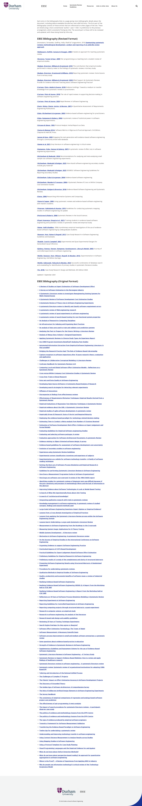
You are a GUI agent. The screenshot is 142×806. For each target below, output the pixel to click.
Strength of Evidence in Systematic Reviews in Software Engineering (64, 645)
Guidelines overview (77, 12)
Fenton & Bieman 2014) (46, 130)
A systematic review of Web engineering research (57, 310)
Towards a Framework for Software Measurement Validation (62, 723)
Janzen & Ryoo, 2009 (45, 137)
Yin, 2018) (41, 270)
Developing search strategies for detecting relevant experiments (63, 387)
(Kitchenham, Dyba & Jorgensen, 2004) (51, 177)
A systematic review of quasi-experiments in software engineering (64, 313)
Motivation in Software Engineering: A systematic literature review (64, 536)
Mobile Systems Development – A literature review (58, 533)
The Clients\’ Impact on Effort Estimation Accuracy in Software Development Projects (71, 680)
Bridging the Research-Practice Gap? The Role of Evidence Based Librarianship (68, 351)
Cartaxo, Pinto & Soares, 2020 (49, 101)
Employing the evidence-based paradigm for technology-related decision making (69, 418)
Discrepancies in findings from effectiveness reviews (58, 394)
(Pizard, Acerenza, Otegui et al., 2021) (51, 220)
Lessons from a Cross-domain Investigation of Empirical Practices (63, 513)
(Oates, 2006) (42, 196)
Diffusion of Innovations (48, 391)
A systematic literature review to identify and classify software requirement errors (70, 306)
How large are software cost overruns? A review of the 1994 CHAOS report (67, 478)
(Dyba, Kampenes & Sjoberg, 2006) (49, 118)
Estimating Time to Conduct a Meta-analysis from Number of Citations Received (69, 421)
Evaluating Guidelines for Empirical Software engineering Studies (63, 431)
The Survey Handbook (47, 694)
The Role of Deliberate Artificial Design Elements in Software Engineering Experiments (71, 691)
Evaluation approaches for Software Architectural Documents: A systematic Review (70, 438)
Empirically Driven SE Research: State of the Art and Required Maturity (65, 414)
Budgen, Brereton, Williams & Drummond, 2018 (55, 66)
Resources (91, 12)
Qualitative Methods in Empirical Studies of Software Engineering (63, 572)
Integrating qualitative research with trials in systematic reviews (63, 500)
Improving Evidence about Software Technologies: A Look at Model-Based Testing (70, 489)
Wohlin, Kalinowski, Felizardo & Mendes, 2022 (54, 263)
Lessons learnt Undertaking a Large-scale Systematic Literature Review (66, 522)
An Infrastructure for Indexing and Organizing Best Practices (61, 324)
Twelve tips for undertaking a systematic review (57, 730)
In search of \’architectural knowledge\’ (53, 496)
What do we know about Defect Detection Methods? (59, 752)
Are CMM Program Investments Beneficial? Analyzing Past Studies (63, 342)
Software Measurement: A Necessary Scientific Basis (58, 632)
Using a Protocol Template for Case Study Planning (58, 745)
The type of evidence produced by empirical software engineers (62, 720)
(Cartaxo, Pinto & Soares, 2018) (48, 94)
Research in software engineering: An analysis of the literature (62, 615)
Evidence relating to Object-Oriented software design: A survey (62, 441)
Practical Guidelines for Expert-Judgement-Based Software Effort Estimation (67, 553)
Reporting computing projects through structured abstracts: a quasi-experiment (69, 607)
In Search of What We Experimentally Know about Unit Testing (62, 493)
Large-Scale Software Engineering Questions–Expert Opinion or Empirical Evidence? (70, 509)
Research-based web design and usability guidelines (58, 618)
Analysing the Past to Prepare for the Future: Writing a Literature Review (66, 331)
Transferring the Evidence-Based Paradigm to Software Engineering (64, 727)
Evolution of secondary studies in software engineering (59, 448)
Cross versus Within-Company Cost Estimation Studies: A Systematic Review (67, 373)
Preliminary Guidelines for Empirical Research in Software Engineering (65, 556)
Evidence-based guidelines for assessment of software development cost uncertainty (71, 445)
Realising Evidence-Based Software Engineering (57, 582)
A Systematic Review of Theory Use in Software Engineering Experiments (66, 303)
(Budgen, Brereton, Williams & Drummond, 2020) (55, 80)
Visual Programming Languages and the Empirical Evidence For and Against (67, 748)
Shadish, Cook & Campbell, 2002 (49, 242)
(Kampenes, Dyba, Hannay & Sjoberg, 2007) (53, 149)
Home (65, 6)
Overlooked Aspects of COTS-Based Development (57, 549)
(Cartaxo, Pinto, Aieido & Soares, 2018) (51, 87)
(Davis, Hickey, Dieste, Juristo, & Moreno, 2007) (54, 106)
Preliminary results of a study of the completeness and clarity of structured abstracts (71, 560)
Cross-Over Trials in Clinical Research (53, 377)
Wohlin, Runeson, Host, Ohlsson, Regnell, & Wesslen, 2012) (59, 256)
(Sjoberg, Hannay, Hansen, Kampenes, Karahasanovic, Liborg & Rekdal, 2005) (65, 249)
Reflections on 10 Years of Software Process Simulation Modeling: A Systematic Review (71, 597)
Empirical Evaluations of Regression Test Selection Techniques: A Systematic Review (70, 404)
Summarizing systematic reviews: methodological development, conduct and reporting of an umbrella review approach (70, 45)
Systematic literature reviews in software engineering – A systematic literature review (71, 664)
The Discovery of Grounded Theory (52, 684)
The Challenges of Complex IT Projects (53, 676)
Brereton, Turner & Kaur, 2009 (49, 59)
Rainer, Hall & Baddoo (46, 227)
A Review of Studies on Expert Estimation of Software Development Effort (67, 286)
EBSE (44, 6)
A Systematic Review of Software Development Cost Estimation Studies (66, 299)
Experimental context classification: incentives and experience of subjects (66, 456)
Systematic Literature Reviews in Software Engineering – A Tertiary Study (66, 654)
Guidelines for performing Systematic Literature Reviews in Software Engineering (69, 471)
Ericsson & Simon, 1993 (46, 125)
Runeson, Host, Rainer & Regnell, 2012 (52, 235)
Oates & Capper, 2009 (45, 201)
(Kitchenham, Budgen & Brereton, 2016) (51, 189)
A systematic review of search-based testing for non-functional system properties (69, 317)
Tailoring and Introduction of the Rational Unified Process (60, 673)
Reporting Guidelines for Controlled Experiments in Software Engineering (66, 604)
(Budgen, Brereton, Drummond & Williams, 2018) (55, 73)
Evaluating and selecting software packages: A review (59, 434)
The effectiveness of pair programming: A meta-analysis (60, 703)
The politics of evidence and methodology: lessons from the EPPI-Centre (66, 713)
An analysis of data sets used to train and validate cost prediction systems (67, 328)
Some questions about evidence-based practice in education (61, 642)
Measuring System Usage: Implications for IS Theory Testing (61, 529)
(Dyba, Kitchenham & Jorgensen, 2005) (51, 113)
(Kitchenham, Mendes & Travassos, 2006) (52, 182)
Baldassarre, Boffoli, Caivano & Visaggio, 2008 (54, 52)
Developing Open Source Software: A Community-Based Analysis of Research (67, 384)
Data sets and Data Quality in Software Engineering (58, 380)
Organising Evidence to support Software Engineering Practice (62, 545)
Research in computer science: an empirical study (57, 611)
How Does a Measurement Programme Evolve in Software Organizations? (66, 474)
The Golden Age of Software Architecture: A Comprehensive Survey (64, 687)
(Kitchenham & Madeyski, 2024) (48, 156)
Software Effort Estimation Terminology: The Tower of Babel (62, 629)
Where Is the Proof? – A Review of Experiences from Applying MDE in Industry (68, 761)
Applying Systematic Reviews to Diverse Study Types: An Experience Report (67, 338)
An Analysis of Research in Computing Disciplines (57, 321)
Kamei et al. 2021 (44, 144)
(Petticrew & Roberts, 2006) (47, 216)
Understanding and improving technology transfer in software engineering (67, 734)
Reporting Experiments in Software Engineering (57, 600)
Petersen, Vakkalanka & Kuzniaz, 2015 (51, 208)
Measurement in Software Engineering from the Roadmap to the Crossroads (67, 526)
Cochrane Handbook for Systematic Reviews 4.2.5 (57, 364)
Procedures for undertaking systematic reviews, (57, 569)
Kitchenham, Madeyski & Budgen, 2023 (52, 163)
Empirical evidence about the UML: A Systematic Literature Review (64, 407)
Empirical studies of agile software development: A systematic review (65, 411)
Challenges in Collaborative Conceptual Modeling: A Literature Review (65, 360)
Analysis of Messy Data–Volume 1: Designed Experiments (60, 335)
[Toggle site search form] (137, 6)
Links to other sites (102, 6)
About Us (114, 6)
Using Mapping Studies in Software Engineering (57, 741)
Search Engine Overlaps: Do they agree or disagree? (58, 625)
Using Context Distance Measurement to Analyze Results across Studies (66, 738)
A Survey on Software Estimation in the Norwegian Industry (61, 290)
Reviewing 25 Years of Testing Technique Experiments (59, 622)
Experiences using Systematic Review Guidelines (57, 452)
